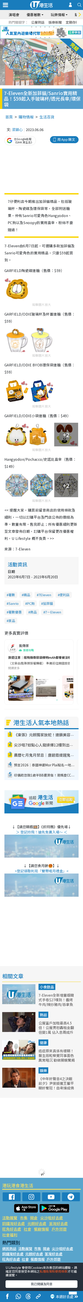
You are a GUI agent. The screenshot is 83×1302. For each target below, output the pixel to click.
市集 (23, 1217)
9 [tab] (40, 32)
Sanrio (13, 603)
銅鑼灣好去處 (13, 1223)
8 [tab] (36, 32)
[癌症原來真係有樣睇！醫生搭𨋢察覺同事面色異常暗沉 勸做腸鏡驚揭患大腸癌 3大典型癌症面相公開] (19, 1058)
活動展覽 (9, 1217)
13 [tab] (36, 37)
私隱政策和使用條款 (54, 1271)
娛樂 (43, 1070)
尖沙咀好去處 (51, 1217)
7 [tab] (31, 32)
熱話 (43, 1014)
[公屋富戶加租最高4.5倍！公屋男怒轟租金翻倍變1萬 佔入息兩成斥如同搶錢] (19, 1030)
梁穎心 (17, 129)
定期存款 (72, 22)
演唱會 (14, 14)
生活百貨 (46, 117)
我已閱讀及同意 (41, 1284)
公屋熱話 (37, 22)
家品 (11, 620)
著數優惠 (15, 612)
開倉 (34, 1217)
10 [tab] (45, 32)
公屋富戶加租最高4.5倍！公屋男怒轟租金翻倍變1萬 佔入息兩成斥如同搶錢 (56, 1029)
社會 (27, 1229)
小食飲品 (47, 987)
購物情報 (26, 117)
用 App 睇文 (66, 139)
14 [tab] (40, 37)
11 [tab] (49, 32)
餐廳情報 (41, 1229)
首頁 (9, 117)
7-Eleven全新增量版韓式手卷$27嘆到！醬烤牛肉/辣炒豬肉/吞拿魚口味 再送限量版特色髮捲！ (57, 1004)
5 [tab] (49, 27)
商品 (33, 612)
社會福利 (9, 1234)
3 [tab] (40, 27)
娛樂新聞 (55, 22)
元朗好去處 (36, 1223)
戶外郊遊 (59, 1229)
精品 (26, 594)
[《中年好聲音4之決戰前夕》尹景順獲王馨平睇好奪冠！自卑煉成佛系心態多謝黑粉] (19, 1086)
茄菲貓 (48, 603)
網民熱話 (9, 1248)
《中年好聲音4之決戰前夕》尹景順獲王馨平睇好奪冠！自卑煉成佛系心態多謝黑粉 (56, 1085)
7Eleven (45, 594)
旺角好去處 (11, 1229)
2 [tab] (36, 27)
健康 (43, 1042)
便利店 (64, 594)
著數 (11, 594)
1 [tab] (31, 27)
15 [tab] (45, 37)
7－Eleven (53, 612)
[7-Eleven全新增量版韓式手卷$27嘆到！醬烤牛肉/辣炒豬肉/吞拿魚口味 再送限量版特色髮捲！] (19, 1002)
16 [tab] (49, 37)
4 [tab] (45, 27)
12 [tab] (54, 32)
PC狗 (31, 603)
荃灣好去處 (58, 1223)
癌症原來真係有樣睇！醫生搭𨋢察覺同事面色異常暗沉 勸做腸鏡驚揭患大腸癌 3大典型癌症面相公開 (57, 1060)
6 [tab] (54, 27)
